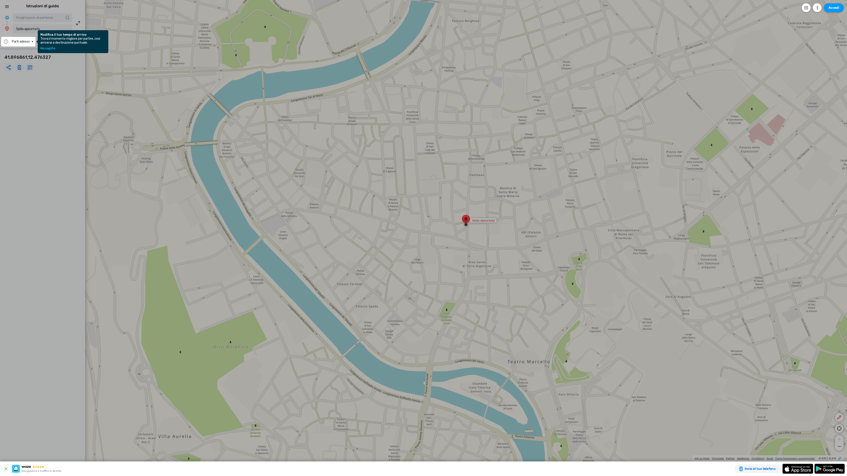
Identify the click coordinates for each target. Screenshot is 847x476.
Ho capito (47, 48)
